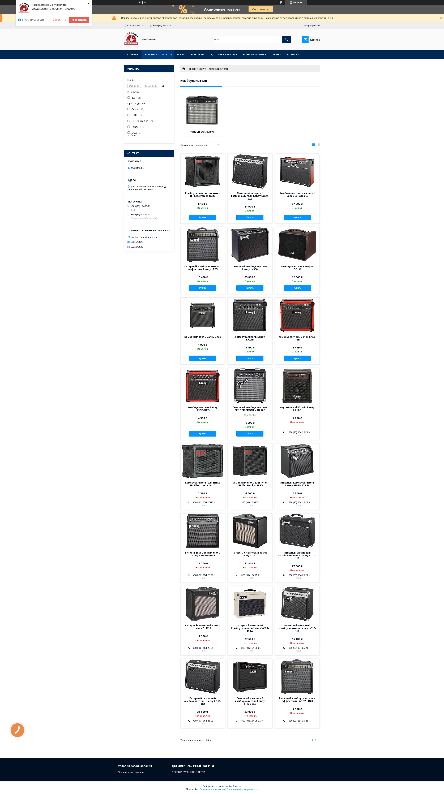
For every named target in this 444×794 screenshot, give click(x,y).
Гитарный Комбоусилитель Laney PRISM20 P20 (297, 484)
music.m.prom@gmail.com (144, 237)
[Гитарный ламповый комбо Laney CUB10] (250, 530)
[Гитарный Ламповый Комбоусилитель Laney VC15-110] (297, 530)
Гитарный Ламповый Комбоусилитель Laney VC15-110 (297, 555)
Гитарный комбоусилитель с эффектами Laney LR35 (202, 268)
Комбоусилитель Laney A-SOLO (297, 268)
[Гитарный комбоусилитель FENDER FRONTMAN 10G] (250, 385)
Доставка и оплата (224, 54)
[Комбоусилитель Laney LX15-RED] (297, 315)
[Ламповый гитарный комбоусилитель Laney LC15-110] (297, 603)
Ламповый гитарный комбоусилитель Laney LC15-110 (297, 628)
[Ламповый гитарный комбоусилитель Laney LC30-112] (250, 171)
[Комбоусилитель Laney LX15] (203, 315)
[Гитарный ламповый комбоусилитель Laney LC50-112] (203, 676)
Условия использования (131, 772)
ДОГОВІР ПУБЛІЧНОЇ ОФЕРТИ (188, 772)
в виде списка (318, 145)
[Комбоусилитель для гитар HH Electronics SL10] (203, 460)
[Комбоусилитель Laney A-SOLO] (297, 244)
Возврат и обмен (254, 54)
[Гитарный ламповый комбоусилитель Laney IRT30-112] (250, 676)
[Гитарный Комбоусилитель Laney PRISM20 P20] (297, 460)
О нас (181, 54)
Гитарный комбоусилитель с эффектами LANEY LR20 (297, 699)
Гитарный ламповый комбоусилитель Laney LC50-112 (202, 701)
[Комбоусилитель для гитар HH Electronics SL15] (250, 460)
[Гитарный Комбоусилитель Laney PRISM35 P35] (203, 530)
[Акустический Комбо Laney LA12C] (297, 385)
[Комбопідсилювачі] (202, 110)
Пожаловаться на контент (212, 789)
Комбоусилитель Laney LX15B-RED (202, 409)
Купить (202, 217)
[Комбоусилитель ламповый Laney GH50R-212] (297, 171)
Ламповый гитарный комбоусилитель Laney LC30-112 (250, 196)
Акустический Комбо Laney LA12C (297, 409)
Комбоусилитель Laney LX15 (202, 336)
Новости (293, 54)
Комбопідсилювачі (202, 132)
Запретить (59, 19)
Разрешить (79, 19)
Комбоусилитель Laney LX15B (250, 338)
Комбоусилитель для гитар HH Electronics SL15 (249, 484)
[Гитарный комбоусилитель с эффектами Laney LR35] (203, 244)
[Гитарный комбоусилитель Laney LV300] (250, 244)
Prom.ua (237, 786)
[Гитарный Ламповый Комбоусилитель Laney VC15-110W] (250, 603)
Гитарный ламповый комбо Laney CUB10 (250, 554)
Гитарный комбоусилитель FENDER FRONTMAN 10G (250, 409)
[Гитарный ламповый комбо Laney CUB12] (203, 603)
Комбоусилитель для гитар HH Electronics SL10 (202, 484)
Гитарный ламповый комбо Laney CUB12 (202, 627)
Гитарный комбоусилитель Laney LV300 (250, 268)
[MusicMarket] (131, 45)
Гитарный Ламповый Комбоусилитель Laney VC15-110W (250, 628)
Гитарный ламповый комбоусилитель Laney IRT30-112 (250, 701)
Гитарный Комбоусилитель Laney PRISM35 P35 (202, 554)
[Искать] (286, 39)
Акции (276, 54)
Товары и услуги (156, 54)
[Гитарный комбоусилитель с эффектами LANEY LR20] (297, 676)
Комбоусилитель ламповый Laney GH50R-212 (297, 194)
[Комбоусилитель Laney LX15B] (250, 315)
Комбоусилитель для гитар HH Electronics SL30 (202, 194)
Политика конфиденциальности (242, 789)
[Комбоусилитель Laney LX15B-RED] (203, 385)
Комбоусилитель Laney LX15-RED (297, 338)
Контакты (197, 54)
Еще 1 (134, 135)
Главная (132, 54)
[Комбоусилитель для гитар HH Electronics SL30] (203, 171)
